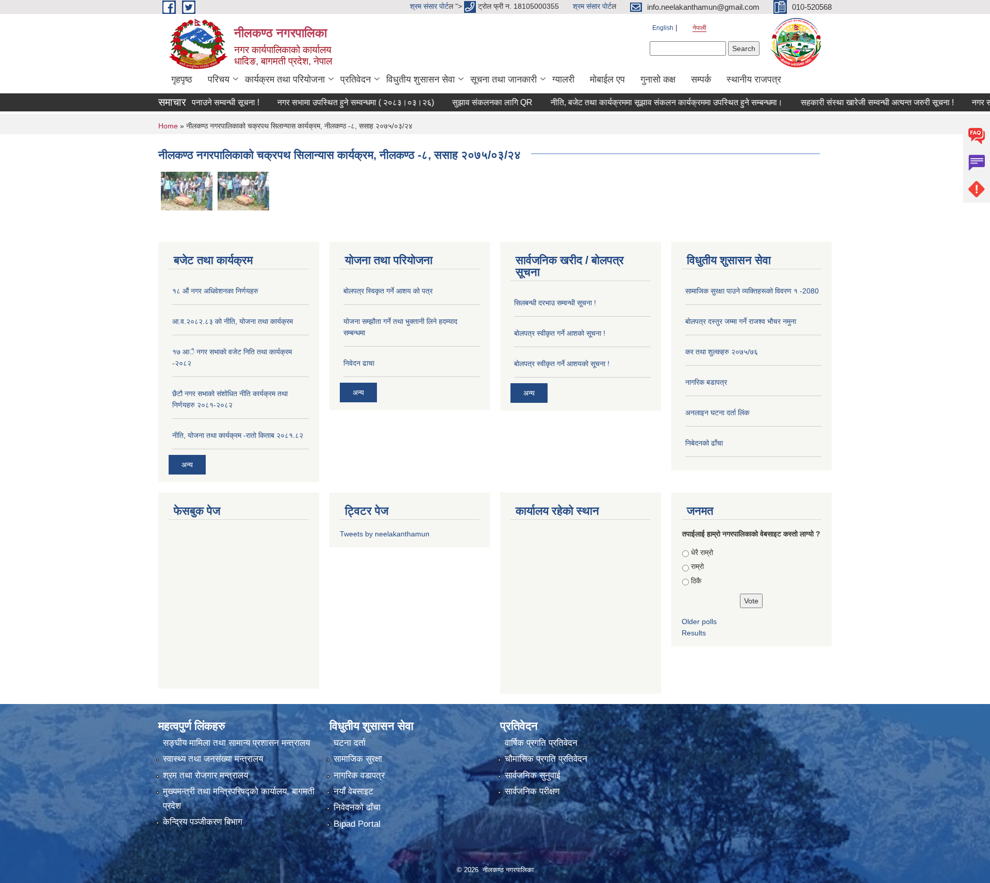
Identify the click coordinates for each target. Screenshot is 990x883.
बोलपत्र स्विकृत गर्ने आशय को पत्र (388, 291)
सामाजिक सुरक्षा (358, 759)
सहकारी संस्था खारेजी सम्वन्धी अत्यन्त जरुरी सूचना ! (840, 102)
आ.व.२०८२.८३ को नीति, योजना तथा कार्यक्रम (232, 321)
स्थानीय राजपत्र (754, 79)
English (662, 27)
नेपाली (699, 27)
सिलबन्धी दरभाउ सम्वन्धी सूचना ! (555, 303)
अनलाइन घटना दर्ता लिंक (717, 412)
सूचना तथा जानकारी (503, 79)
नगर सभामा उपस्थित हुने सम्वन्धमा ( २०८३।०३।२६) (318, 102)
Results (694, 633)
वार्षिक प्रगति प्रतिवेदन (541, 743)
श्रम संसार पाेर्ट (429, 6)
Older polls (699, 621)
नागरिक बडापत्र (706, 382)
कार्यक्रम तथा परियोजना (285, 79)
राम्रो (697, 566)
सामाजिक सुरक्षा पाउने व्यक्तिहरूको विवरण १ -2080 (752, 291)
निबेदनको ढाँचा (704, 443)
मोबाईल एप (607, 79)
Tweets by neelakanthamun (385, 534)
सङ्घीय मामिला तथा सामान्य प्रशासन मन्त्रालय (236, 743)
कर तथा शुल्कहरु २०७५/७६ (721, 352)
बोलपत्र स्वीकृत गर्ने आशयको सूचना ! (561, 363)
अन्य (187, 465)
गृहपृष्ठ (181, 79)
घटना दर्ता (350, 743)
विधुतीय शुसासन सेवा (420, 79)
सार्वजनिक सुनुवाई (532, 775)
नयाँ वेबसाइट (353, 791)
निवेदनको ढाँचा (357, 807)
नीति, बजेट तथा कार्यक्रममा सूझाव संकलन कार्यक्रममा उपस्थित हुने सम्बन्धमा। (630, 102)
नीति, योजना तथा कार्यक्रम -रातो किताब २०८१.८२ (237, 435)
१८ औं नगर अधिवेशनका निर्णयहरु (215, 291)
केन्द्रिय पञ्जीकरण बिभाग (202, 822)
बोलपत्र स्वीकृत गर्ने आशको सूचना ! (559, 333)
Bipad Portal (357, 824)
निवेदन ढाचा (358, 363)
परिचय (218, 79)
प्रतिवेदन (355, 79)
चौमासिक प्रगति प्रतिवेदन (546, 759)
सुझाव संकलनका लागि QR (455, 102)
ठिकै (696, 581)
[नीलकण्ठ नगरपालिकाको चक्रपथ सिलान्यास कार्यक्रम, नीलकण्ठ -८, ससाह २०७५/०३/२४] (186, 190)
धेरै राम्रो (702, 552)
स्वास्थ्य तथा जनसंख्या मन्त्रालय (213, 759)
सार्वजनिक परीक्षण (532, 791)
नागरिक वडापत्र (359, 775)
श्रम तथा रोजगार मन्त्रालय (205, 775)
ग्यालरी (563, 79)
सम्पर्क (701, 79)
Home (168, 126)
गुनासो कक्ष (657, 79)
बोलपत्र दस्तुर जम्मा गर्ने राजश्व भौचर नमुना (740, 321)
